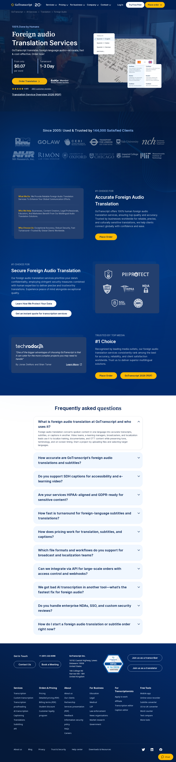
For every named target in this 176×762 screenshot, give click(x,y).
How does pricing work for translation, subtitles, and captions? (80, 534)
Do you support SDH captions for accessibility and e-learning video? (80, 478)
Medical (93, 702)
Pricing (42, 693)
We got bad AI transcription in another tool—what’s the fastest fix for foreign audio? (82, 589)
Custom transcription (23, 697)
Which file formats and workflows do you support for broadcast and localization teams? (80, 552)
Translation (46, 12)
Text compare (146, 715)
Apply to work (121, 696)
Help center (77, 749)
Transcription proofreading (20, 704)
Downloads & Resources (100, 749)
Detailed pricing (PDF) (49, 697)
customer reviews (41, 89)
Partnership (69, 702)
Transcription (20, 693)
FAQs (66, 728)
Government (95, 724)
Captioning (19, 715)
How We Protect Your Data (34, 303)
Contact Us (25, 664)
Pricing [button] (62, 5)
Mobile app (145, 693)
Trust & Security (58, 749)
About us (68, 693)
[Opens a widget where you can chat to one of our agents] (165, 757)
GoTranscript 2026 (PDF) (138, 375)
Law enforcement (98, 711)
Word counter (146, 711)
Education (94, 693)
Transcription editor (124, 705)
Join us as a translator (145, 668)
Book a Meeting (50, 664)
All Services (32, 12)
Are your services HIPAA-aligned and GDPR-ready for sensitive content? (80, 497)
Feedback (68, 715)
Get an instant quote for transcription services (41, 313)
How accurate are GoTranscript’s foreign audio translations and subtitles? (75, 460)
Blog (30, 749)
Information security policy (73, 722)
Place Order (106, 236)
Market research (97, 720)
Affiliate (118, 701)
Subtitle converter (148, 702)
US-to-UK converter (149, 706)
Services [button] (50, 5)
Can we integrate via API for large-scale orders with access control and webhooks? (79, 571)
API (15, 728)
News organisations (99, 715)
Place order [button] (153, 5)
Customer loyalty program (46, 713)
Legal (92, 697)
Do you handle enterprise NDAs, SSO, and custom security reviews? (84, 608)
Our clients (69, 697)
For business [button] (76, 5)
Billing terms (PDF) (47, 702)
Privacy (41, 749)
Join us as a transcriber (145, 657)
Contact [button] (104, 5)
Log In (120, 5)
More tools (145, 720)
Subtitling (18, 724)
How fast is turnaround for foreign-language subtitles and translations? (84, 515)
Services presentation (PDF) (74, 708)
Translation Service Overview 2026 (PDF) (36, 94)
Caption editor (121, 710)
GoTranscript (17, 12)
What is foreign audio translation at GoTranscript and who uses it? (84, 424)
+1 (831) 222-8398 (47, 656)
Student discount (47, 706)
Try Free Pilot (135, 5)
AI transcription (21, 711)
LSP (91, 706)
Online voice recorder (150, 697)
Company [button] (91, 5)
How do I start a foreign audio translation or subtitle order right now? (84, 626)
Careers (68, 733)
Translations (19, 720)
